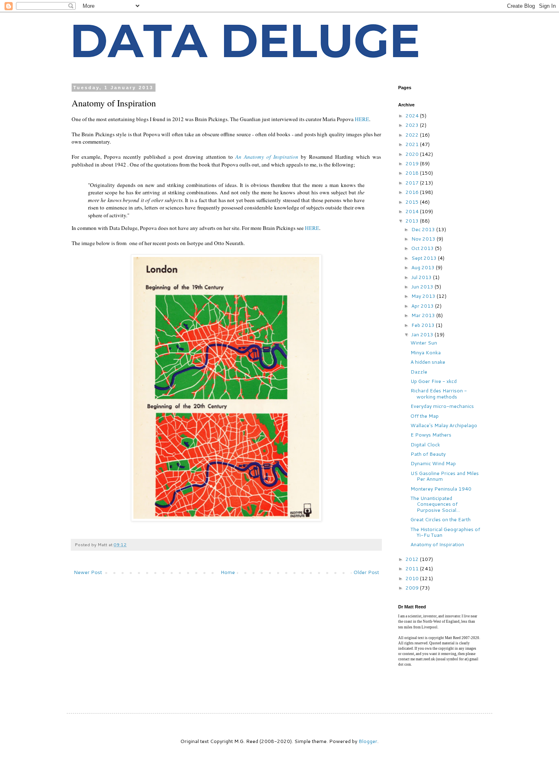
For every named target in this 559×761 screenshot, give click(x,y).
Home (228, 572)
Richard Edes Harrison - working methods (438, 393)
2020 (413, 154)
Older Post (366, 572)
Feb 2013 (423, 325)
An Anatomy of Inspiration (266, 156)
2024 (413, 115)
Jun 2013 (423, 286)
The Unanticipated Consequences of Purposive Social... (435, 504)
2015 (413, 201)
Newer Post (88, 572)
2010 (413, 578)
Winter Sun (423, 342)
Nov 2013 (424, 238)
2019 (413, 163)
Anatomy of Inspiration (437, 544)
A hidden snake (427, 361)
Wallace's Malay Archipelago (443, 425)
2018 (413, 172)
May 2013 (424, 296)
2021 (413, 144)
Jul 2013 (422, 277)
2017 (413, 182)
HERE (362, 119)
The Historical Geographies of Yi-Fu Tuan (445, 532)
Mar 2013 (423, 315)
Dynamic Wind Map (433, 463)
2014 (413, 211)
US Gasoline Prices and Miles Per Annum (444, 476)
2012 (413, 559)
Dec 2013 (423, 229)
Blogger (367, 741)
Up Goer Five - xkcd (433, 381)
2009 (413, 587)
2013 (413, 220)
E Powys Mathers (430, 434)
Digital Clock (425, 444)
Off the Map (424, 415)
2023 (413, 125)
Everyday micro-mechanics (442, 406)
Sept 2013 (424, 257)
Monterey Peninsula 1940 (440, 488)
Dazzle (418, 371)
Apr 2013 (423, 305)
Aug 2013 (423, 267)
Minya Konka (425, 352)
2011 (413, 568)
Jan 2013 (423, 334)
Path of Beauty (428, 453)
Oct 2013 (423, 248)
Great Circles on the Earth (440, 519)
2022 (413, 134)
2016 (413, 192)
